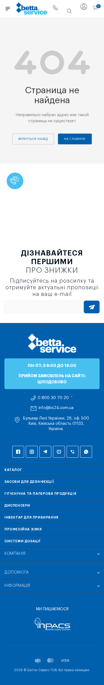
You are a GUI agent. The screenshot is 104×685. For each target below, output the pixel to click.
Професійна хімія (23, 529)
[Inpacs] (52, 624)
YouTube (59, 452)
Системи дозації (22, 541)
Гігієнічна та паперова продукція (40, 493)
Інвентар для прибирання (31, 517)
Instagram (32, 452)
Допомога (16, 572)
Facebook (18, 452)
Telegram (45, 452)
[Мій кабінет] (83, 9)
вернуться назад (33, 139)
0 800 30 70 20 (53, 398)
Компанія (15, 554)
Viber (72, 452)
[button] (15, 181)
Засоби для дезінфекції (29, 481)
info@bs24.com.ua (56, 408)
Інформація (17, 586)
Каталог (13, 470)
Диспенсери (17, 505)
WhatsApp (86, 452)
